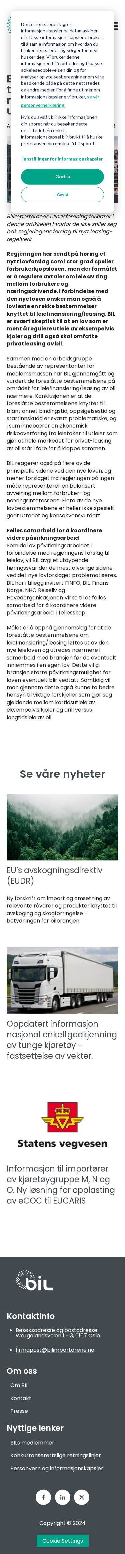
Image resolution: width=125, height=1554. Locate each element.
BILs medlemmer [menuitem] (32, 1443)
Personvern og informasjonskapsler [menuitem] (56, 1468)
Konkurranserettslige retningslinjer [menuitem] (55, 1455)
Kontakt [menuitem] (20, 1398)
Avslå (62, 194)
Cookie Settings (62, 1541)
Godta (62, 176)
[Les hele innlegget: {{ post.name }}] (62, 980)
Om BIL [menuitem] (19, 1385)
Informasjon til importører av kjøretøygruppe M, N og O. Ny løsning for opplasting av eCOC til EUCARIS (61, 1184)
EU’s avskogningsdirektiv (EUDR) (54, 875)
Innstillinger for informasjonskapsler (62, 159)
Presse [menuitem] (19, 1411)
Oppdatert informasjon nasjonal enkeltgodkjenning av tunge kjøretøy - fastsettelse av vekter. (62, 1039)
